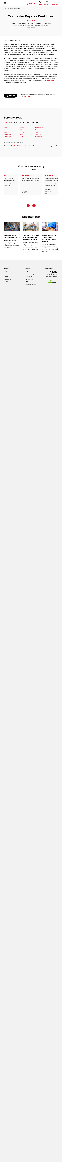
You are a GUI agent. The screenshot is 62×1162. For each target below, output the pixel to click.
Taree (36, 132)
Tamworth (38, 129)
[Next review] (34, 205)
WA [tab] (28, 123)
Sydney (6, 127)
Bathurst (6, 132)
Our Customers (29, 279)
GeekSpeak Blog (29, 274)
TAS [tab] (33, 123)
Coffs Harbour (7, 136)
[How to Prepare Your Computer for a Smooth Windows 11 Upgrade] (50, 226)
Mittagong (22, 129)
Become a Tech (7, 279)
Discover (27, 268)
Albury (5, 129)
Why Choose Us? (29, 276)
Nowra (21, 134)
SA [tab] (24, 123)
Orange (22, 136)
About (5, 271)
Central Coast (7, 134)
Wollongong (38, 136)
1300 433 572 (27, 96)
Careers (6, 276)
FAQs (26, 281)
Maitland (22, 127)
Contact (6, 274)
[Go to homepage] (31, 3)
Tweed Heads (38, 134)
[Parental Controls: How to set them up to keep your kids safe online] (31, 226)
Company (6, 268)
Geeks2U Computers (30, 284)
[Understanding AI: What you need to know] (12, 226)
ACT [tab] (20, 123)
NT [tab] (37, 123)
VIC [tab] (10, 123)
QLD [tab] (15, 123)
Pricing (27, 271)
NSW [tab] (5, 123)
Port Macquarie (39, 127)
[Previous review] (28, 205)
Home (5, 8)
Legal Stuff (6, 281)
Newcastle (22, 132)
